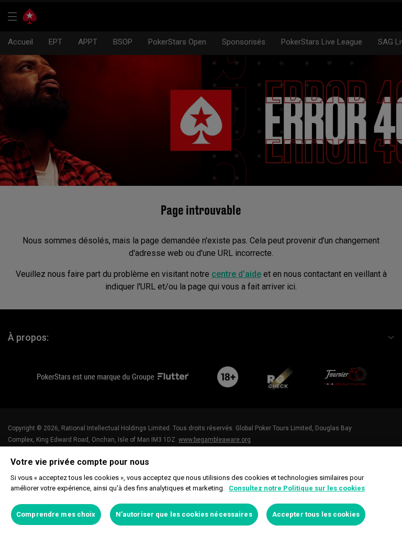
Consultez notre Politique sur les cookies (297, 488)
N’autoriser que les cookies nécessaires (184, 514)
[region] (201, 491)
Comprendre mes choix (56, 514)
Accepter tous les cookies (316, 514)
